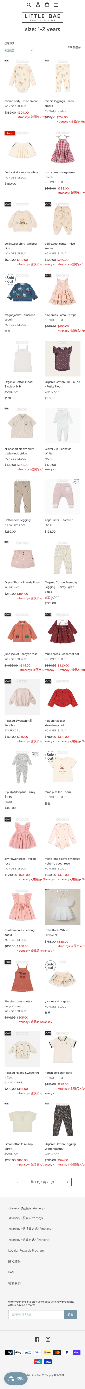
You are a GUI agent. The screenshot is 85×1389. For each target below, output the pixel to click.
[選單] (56, 4)
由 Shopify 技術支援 (53, 1375)
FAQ (11, 1272)
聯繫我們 (14, 1283)
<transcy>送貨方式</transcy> (29, 1240)
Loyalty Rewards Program (26, 1250)
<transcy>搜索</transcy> (26, 1218)
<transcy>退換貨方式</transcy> (30, 1229)
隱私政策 (14, 1261)
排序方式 (9, 43)
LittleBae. (36, 1375)
